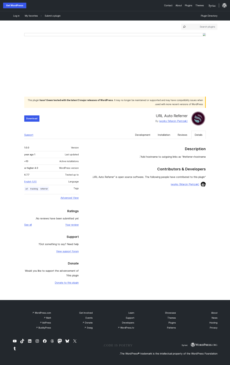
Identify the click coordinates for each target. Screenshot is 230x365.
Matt (47, 317)
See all (28, 224)
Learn (131, 312)
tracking (34, 189)
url (27, 189)
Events (89, 317)
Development (142, 134)
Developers (128, 322)
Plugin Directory (209, 15)
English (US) (30, 181)
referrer (44, 189)
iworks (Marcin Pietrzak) (173, 121)
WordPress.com (41, 312)
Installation (164, 134)
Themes (171, 317)
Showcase (170, 312)
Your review (72, 224)
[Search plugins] (184, 27)
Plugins (172, 322)
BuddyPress (43, 327)
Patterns (171, 327)
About (214, 312)
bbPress (45, 322)
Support (28, 134)
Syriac (185, 345)
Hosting (213, 322)
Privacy (213, 327)
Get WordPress (14, 5)
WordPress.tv (126, 327)
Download (31, 118)
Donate (87, 322)
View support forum (67, 251)
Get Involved (86, 312)
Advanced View (70, 197)
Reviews (182, 134)
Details (198, 134)
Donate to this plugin (67, 282)
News (214, 317)
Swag (88, 327)
